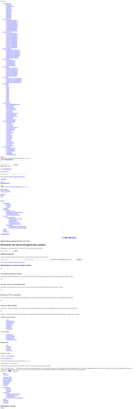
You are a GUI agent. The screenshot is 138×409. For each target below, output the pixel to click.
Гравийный (9, 327)
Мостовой (8, 131)
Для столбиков (10, 145)
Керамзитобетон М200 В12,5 (13, 52)
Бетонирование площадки (15, 218)
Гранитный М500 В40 (11, 43)
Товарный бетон (10, 321)
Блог (7, 345)
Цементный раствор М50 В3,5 (13, 82)
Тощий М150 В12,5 (11, 61)
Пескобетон (9, 325)
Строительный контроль (15, 223)
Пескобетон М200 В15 (11, 70)
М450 (7, 96)
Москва (2, 407)
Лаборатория (9, 225)
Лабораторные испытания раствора (18, 227)
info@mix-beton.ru (8, 159)
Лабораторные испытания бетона (17, 226)
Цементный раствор (11, 154)
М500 (7, 97)
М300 (7, 92)
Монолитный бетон (11, 114)
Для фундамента (10, 130)
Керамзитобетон (10, 322)
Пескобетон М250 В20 (11, 72)
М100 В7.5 (9, 5)
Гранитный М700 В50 (11, 47)
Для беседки (9, 135)
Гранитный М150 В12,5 (12, 34)
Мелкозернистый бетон (12, 113)
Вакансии (8, 205)
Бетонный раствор (10, 148)
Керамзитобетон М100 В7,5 (13, 50)
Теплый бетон (9, 118)
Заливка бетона (13, 220)
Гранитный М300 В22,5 (12, 38)
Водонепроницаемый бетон (13, 104)
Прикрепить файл (54, 259)
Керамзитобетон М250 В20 (13, 54)
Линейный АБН (10, 338)
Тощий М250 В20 (10, 64)
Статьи (8, 207)
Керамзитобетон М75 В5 (12, 57)
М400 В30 (8, 12)
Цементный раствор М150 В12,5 (14, 79)
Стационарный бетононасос (13, 214)
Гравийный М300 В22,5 (12, 25)
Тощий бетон (9, 323)
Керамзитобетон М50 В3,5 (12, 56)
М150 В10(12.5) (10, 6)
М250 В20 (8, 8)
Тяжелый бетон (10, 117)
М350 (7, 94)
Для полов (8, 144)
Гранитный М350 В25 (11, 39)
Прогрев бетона (13, 221)
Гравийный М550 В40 (11, 30)
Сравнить (5, 402)
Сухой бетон (9, 110)
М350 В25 (8, 11)
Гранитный (9, 329)
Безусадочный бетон (11, 109)
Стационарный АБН (11, 339)
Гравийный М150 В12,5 (12, 21)
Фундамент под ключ (14, 222)
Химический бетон (11, 119)
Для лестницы (9, 124)
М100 (7, 87)
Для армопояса (10, 132)
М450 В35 (8, 14)
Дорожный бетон (10, 122)
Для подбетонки (10, 143)
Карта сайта (9, 350)
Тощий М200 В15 (10, 63)
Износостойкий (10, 105)
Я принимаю (13, 176)
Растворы (8, 326)
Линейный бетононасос (12, 213)
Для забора (9, 123)
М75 (7, 86)
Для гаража (9, 136)
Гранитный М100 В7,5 (11, 33)
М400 (7, 95)
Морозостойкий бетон (11, 115)
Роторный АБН (10, 337)
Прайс (7, 319)
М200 (7, 90)
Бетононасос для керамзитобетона (14, 212)
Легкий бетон (9, 112)
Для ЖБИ (8, 139)
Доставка (8, 348)
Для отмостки (9, 126)
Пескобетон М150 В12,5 (12, 69)
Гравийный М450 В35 (11, 29)
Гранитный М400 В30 (11, 41)
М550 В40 (8, 16)
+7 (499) (6, 169)
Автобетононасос (10, 211)
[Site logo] (13, 163)
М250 (7, 91)
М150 (7, 88)
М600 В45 (8, 17)
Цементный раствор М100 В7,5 (14, 78)
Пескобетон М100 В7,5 (12, 68)
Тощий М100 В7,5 (10, 60)
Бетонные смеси (10, 149)
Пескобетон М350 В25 (11, 74)
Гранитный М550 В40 (11, 45)
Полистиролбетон (10, 150)
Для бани (8, 134)
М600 (7, 100)
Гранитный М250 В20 (11, 37)
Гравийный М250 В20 (11, 24)
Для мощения (9, 141)
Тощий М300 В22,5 (11, 65)
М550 (7, 99)
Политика (8, 346)
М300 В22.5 (9, 10)
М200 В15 (8, 7)
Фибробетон (9, 153)
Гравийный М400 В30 (11, 28)
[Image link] (13, 311)
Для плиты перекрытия (12, 127)
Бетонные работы (10, 217)
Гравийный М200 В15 (11, 23)
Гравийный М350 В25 (11, 26)
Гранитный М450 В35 (11, 42)
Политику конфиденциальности (17, 176)
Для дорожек (9, 137)
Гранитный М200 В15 (11, 35)
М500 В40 (8, 15)
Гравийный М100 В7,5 (11, 20)
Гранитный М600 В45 (11, 46)
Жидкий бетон (10, 106)
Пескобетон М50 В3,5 (11, 75)
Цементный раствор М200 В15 (13, 81)
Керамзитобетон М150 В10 (13, 51)
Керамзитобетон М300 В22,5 (13, 55)
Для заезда (8, 140)
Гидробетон (9, 152)
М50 (7, 84)
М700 (7, 101)
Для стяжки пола (10, 128)
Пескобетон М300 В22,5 (12, 73)
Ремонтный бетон (10, 108)
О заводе (8, 204)
